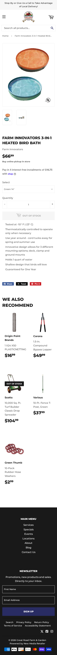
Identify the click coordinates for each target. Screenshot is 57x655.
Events (28, 534)
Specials (29, 529)
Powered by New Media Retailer (27, 643)
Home (5, 36)
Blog (28, 547)
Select (6, 182)
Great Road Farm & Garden (31, 640)
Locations (28, 538)
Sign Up (29, 611)
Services (28, 524)
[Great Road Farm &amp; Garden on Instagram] (51, 631)
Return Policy (41, 622)
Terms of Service (13, 625)
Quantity (7, 198)
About (28, 543)
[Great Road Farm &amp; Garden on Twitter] (41, 631)
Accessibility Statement (38, 625)
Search (9, 622)
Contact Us (28, 552)
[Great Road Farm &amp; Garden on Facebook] (47, 631)
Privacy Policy (23, 622)
